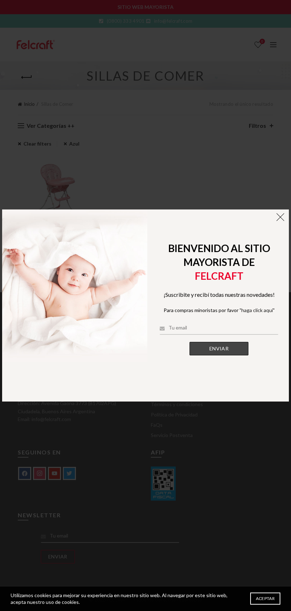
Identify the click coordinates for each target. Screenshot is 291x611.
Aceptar (265, 598)
